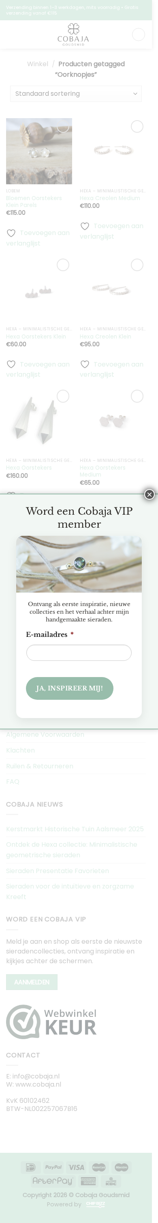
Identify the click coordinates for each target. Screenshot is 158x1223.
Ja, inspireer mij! (69, 688)
